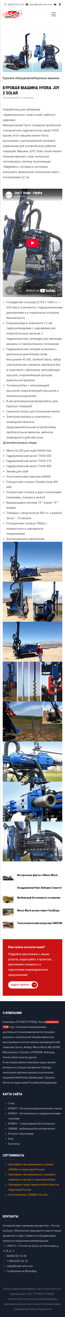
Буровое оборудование (19, 78)
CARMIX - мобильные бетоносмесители (31, 1128)
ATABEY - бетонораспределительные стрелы (35, 1108)
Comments (27, 97)
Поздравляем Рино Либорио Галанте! (39, 887)
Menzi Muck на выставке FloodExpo (38, 910)
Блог (11, 1138)
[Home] (12, 16)
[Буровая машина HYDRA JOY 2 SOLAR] (32, 29)
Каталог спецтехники (21, 1133)
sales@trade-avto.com (20, 1266)
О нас (11, 1103)
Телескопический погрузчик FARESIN (39, 923)
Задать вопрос (20, 985)
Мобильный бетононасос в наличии (38, 897)
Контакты (14, 1143)
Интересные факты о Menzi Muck (37, 875)
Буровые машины (47, 78)
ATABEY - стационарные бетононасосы (31, 1123)
